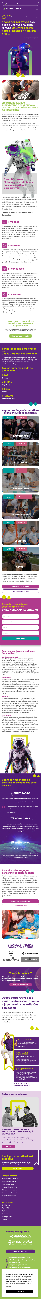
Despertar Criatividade (9, 1196)
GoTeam (4, 1220)
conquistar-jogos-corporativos (20, 1267)
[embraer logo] (30, 953)
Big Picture (5, 1211)
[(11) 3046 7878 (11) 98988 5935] (7, 1257)
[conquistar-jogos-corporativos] (7, 1267)
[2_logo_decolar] (11, 959)
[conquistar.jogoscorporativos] (7, 1265)
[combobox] (20, 4)
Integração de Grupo (8, 1184)
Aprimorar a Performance (10, 1178)
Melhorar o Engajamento (9, 1187)
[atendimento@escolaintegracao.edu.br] (7, 1260)
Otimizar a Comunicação (9, 1190)
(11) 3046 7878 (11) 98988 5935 (19, 1257)
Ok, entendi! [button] (20, 1291)
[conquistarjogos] (7, 1262)
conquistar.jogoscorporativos (19, 1265)
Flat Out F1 (5, 1208)
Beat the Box (6, 1205)
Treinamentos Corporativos (10, 1193)
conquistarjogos (14, 1262)
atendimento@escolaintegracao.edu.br (22, 1260)
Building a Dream (7, 1217)
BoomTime (5, 1214)
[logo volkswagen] (11, 953)
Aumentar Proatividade (9, 1181)
